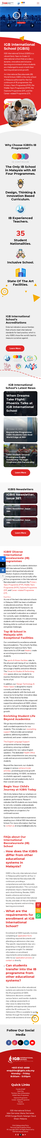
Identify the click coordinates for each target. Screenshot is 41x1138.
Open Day (20, 1091)
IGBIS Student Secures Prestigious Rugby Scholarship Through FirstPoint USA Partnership (20, 458)
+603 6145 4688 (20, 1067)
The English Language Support (16, 742)
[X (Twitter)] (3, 564)
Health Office (29, 752)
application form (25, 936)
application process (24, 958)
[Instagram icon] (18, 1135)
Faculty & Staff (20, 1089)
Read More (7, 597)
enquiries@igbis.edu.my (20, 1070)
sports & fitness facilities (17, 660)
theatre (28, 650)
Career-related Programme (20, 1100)
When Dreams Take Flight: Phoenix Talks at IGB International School (20, 403)
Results (20, 1102)
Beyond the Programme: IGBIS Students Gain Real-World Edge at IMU (19, 435)
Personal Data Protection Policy (20, 1128)
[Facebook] (3, 559)
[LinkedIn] (3, 570)
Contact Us (20, 1104)
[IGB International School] (21, 3)
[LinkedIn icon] (23, 1135)
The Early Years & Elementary (20, 1093)
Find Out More (21, 22)
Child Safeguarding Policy (20, 1125)
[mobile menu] (38, 3)
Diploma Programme (20, 1098)
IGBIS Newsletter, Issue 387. (20, 496)
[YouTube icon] (25, 1135)
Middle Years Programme (20, 1095)
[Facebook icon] (16, 1135)
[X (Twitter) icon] (20, 1134)
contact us (10, 826)
